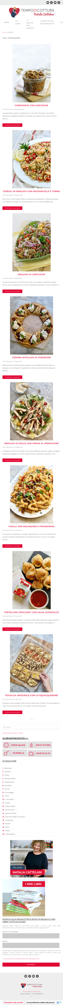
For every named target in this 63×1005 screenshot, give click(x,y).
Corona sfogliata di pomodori (31, 357)
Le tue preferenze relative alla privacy (40, 1003)
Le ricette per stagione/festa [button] (47, 22)
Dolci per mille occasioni (15, 817)
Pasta (7, 831)
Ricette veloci (10, 779)
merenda (8, 768)
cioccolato (9, 799)
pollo (7, 827)
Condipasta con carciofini (31, 105)
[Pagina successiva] (34, 719)
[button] (31, 996)
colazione (9, 820)
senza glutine (10, 813)
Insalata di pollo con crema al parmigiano (31, 443)
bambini (8, 786)
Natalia (10, 109)
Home (6, 22)
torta (7, 796)
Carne (7, 789)
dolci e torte (18, 733)
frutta (7, 803)
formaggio (9, 792)
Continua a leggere (12, 125)
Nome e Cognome (10, 932)
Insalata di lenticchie (31, 274)
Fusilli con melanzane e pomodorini (31, 526)
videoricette (10, 806)
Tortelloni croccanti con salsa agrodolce (31, 612)
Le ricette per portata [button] (30, 24)
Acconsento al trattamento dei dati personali (22, 959)
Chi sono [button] (17, 22)
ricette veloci (7, 733)
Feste (7, 775)
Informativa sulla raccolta (13, 1003)
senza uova (10, 810)
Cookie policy (36, 991)
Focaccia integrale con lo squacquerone (31, 695)
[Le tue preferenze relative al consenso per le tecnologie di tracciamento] (60, 1002)
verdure (8, 772)
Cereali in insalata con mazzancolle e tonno (31, 191)
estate (7, 824)
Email (4, 941)
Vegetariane (10, 782)
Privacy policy (27, 991)
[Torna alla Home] (31, 12)
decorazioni (10, 834)
